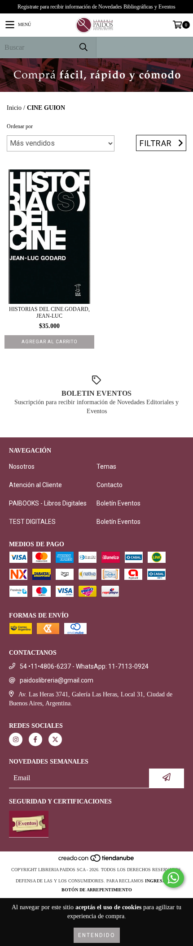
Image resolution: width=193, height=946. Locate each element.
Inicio (14, 107)
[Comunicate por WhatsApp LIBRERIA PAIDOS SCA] (173, 878)
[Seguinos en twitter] (55, 739)
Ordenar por (20, 126)
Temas (106, 466)
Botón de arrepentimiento (96, 889)
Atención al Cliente (35, 484)
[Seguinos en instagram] (15, 739)
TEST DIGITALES (32, 521)
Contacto (109, 484)
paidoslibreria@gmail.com (56, 680)
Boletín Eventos (118, 503)
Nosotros (22, 466)
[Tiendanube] (96, 860)
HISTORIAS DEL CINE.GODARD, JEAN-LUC (49, 312)
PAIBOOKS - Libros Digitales (48, 503)
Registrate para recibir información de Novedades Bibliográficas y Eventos (96, 7)
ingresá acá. (161, 880)
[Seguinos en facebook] (35, 739)
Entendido (96, 935)
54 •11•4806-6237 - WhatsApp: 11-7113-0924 (84, 666)
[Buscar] (83, 47)
